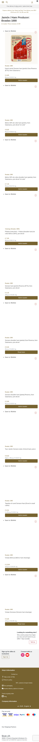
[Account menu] (32, 2)
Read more (21, 352)
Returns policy (8, 680)
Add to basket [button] (22, 80)
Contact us (14, 674)
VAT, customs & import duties (24, 683)
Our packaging (8, 685)
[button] (35, 31)
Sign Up (5, 657)
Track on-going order (8, 693)
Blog (5, 696)
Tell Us (33, 642)
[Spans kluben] (19, 2)
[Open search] (7, 2)
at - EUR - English (23, 706)
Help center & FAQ (9, 677)
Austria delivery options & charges (13, 688)
